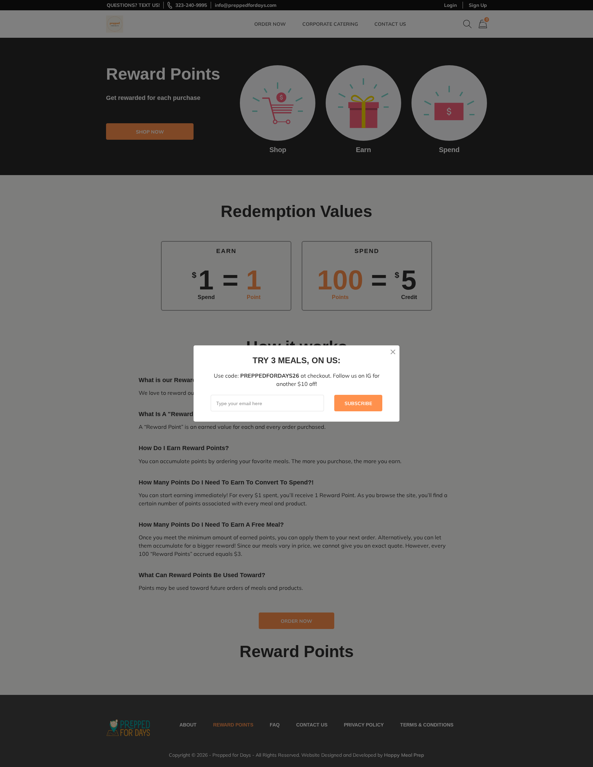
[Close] (392, 351)
